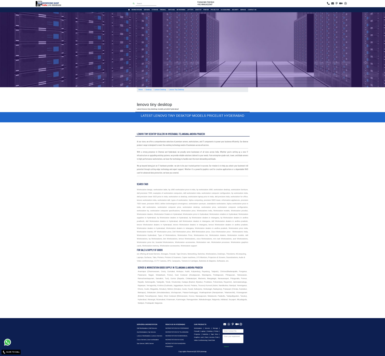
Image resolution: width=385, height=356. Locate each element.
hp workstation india (239, 193)
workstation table (160, 190)
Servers (147, 9)
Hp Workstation (142, 332)
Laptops (190, 9)
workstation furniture (239, 190)
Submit (226, 346)
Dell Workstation (142, 328)
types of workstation (179, 200)
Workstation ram (203, 242)
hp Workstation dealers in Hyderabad (172, 218)
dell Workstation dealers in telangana (194, 221)
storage (155, 9)
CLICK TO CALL (13, 352)
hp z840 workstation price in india (181, 190)
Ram (206, 337)
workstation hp (143, 211)
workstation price (208, 207)
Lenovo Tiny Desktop (176, 89)
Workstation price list (145, 242)
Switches (171, 9)
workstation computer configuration (215, 193)
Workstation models (221, 211)
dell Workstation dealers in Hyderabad (161, 221)
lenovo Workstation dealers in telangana (189, 225)
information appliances (230, 200)
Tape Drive (214, 334)
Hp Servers (152, 332)
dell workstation (148, 207)
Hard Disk (211, 340)
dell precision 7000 (144, 193)
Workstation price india (238, 228)
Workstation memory (150, 246)
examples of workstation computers (167, 193)
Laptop (203, 331)
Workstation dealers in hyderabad (151, 228)
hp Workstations (155, 239)
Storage (215, 328)
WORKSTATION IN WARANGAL (176, 336)
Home (140, 89)
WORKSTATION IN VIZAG (174, 339)
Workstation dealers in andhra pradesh (210, 228)
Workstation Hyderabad (146, 235)
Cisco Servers (141, 339)
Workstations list (200, 235)
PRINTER (206, 9)
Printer (216, 331)
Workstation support (188, 246)
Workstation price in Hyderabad (195, 214)
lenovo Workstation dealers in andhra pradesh (228, 225)
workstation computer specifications (164, 211)
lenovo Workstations (186, 239)
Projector (215, 9)
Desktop (198, 9)
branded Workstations (164, 242)
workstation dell (163, 200)
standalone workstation (216, 204)
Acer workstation (153, 339)
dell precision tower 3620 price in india (152, 197)
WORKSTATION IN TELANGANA (176, 332)
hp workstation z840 (204, 190)
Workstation (198, 328)
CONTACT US (252, 9)
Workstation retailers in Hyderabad (223, 214)
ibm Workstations (170, 239)
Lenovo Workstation (143, 336)
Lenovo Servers (156, 336)
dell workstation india (191, 193)
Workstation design (144, 190)
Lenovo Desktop (160, 89)
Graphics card (198, 337)
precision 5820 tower (211, 200)
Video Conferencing (200, 340)
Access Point (214, 337)
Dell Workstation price (181, 232)
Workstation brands (145, 232)
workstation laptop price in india (201, 197)
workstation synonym (197, 204)
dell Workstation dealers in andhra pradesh (229, 221)
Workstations (137, 9)
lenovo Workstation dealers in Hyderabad (154, 225)
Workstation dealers (145, 214)
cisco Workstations (204, 239)
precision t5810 (152, 204)
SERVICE (243, 9)
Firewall (163, 9)
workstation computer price (168, 207)
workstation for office (239, 197)
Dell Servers (153, 328)
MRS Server (149, 343)
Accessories (225, 9)
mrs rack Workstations (222, 239)
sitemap (204, 351)
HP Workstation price (162, 232)
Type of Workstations (166, 235)
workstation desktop (221, 190)
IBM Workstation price (200, 232)
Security (235, 9)
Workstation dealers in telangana (179, 228)
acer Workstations (240, 239)
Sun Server (140, 343)
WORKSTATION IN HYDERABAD (177, 328)
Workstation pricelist (239, 211)
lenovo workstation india (146, 200)
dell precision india (221, 197)
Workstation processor (220, 242)
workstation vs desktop (177, 197)
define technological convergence (174, 204)
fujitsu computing (195, 200)
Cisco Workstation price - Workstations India (229, 232)
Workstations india (204, 211)
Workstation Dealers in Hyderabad (168, 214)
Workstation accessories (184, 242)
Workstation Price (184, 235)
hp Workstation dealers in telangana (203, 218)
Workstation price (188, 211)
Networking (181, 9)
